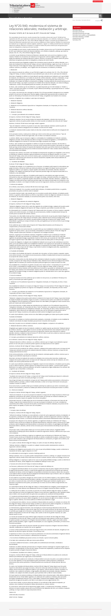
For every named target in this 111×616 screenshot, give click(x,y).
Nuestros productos (98, 1)
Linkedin (65, 607)
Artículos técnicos (39, 7)
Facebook (46, 607)
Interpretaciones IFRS (78, 38)
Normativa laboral (86, 20)
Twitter (55, 607)
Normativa (16, 10)
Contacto (16, 12)
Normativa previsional (78, 32)
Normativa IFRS (77, 40)
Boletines (37, 5)
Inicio (36, 3)
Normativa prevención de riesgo (81, 33)
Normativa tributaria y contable (81, 36)
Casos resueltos (18, 8)
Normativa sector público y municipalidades (84, 35)
